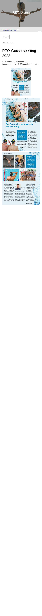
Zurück (5, 37)
